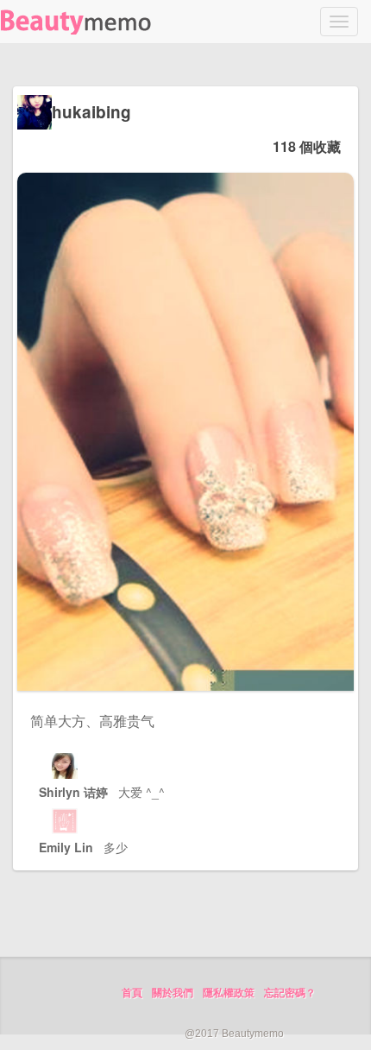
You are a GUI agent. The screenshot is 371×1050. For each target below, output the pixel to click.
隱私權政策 (229, 993)
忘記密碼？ (290, 993)
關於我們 (172, 993)
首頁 (132, 993)
